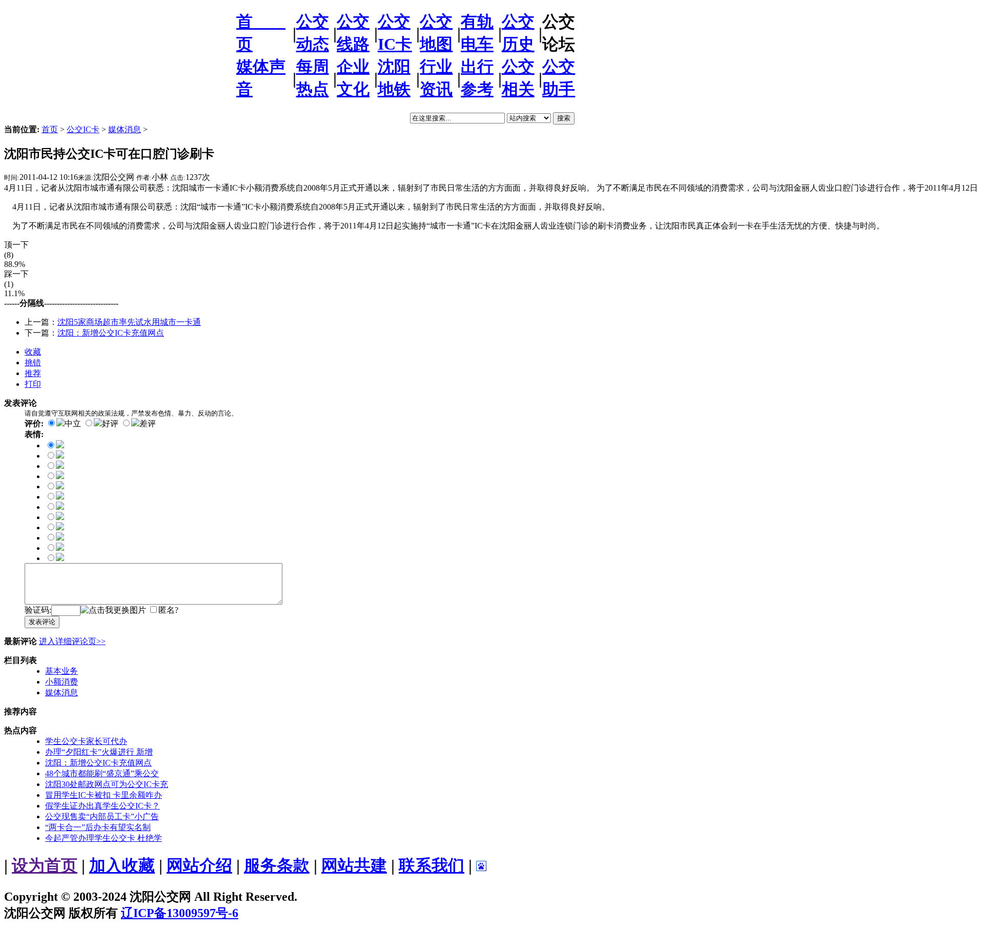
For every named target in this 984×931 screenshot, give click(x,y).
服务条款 (277, 865)
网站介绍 (199, 865)
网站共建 (354, 865)
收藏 (33, 351)
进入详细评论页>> (72, 641)
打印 (33, 384)
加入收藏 (122, 865)
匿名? (168, 610)
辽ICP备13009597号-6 (179, 913)
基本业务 (61, 671)
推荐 (33, 373)
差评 (147, 423)
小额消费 (61, 681)
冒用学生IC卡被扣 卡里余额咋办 (103, 795)
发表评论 (42, 622)
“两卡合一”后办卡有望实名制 (98, 827)
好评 (110, 423)
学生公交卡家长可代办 (86, 741)
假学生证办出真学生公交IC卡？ (102, 805)
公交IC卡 (83, 129)
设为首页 (44, 865)
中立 (73, 423)
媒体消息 (124, 129)
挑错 (33, 362)
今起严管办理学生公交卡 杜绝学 (103, 838)
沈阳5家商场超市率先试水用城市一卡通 (129, 322)
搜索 (563, 118)
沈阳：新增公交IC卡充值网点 (110, 332)
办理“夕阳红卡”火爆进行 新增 (99, 752)
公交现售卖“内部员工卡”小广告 (102, 816)
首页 (50, 129)
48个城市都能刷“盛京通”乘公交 (102, 773)
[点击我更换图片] (113, 610)
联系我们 (431, 865)
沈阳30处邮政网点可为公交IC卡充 (106, 784)
